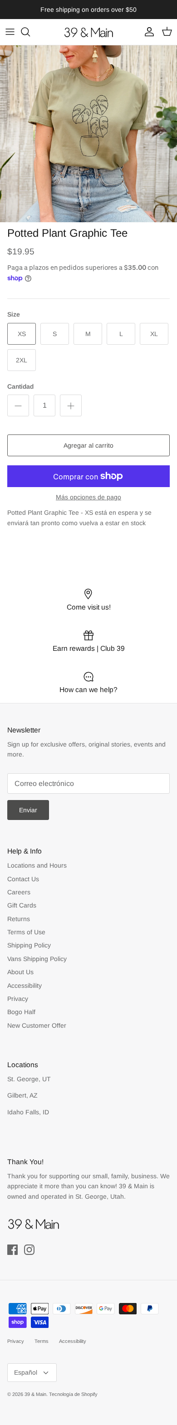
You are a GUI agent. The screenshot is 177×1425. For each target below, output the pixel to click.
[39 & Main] (88, 32)
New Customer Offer (36, 1025)
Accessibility (24, 985)
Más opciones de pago (88, 497)
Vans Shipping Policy (37, 958)
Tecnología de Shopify (73, 1394)
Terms (41, 1341)
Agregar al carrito (88, 445)
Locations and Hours (37, 865)
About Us (20, 972)
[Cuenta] (147, 32)
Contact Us (23, 879)
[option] (88, 133)
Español (25, 1372)
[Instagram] (29, 1249)
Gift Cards (21, 905)
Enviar (28, 810)
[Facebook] (12, 1249)
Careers (18, 892)
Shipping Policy (29, 945)
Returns (18, 918)
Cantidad (20, 386)
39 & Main (35, 1394)
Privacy (17, 998)
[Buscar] (30, 32)
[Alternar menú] (10, 32)
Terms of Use (26, 932)
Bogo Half (21, 1011)
